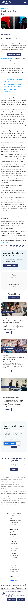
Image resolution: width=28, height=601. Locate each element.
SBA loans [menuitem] (14, 515)
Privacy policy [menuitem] (14, 550)
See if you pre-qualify (11, 265)
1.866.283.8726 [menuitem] (14, 567)
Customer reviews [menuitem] (14, 548)
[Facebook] (11, 8)
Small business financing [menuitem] (14, 513)
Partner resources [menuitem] (14, 559)
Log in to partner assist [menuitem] (14, 560)
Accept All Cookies (11, 599)
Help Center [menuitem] (14, 573)
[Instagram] (20, 246)
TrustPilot (5, 242)
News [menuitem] (14, 546)
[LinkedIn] (9, 8)
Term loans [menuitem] (14, 524)
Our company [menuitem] (14, 543)
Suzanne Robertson (16, 39)
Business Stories (5, 35)
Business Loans (14, 277)
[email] (13, 8)
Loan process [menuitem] (14, 531)
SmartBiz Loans (5, 237)
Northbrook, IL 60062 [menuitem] (14, 571)
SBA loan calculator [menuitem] (14, 532)
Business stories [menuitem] (14, 538)
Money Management (14, 284)
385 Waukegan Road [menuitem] (14, 569)
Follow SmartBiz (5, 245)
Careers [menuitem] (14, 545)
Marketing (14, 282)
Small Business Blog (6, 34)
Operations (14, 286)
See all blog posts (14, 297)
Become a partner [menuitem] (14, 555)
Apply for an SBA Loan (14, 54)
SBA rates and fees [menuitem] (14, 522)
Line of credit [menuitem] (14, 526)
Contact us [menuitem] (14, 564)
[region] (14, 595)
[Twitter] (7, 8)
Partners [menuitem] (14, 553)
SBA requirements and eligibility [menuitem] (14, 520)
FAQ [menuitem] (14, 536)
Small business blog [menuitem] (14, 534)
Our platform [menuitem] (14, 557)
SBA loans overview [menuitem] (14, 517)
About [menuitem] (14, 541)
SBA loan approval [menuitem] (14, 518)
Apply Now (14, 469)
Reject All (21, 599)
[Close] (25, 591)
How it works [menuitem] (14, 529)
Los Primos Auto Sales (6, 58)
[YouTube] (23, 246)
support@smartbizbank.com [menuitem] (14, 565)
